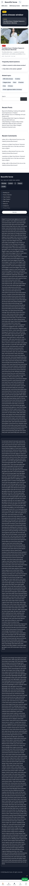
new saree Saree (21, 806)
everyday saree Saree (18, 362)
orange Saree (17, 826)
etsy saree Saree (16, 355)
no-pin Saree (8, 812)
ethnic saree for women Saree (9, 342)
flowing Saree (14, 429)
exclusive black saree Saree (9, 364)
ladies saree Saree (18, 640)
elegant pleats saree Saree (20, 256)
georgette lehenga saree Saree (16, 466)
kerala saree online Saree (18, 636)
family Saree (22, 368)
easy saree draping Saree (19, 231)
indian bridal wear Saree (21, 595)
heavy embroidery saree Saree (9, 564)
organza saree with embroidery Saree (14, 842)
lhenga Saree (19, 670)
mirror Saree (20, 752)
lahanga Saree (5, 642)
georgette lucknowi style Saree (10, 468)
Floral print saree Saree (11, 427)
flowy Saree (21, 429)
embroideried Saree (20, 308)
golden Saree (11, 521)
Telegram (20, 183)
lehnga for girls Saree (20, 668)
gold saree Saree (9, 520)
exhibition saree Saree (7, 366)
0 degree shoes (7, 82)
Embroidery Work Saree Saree (12, 323)
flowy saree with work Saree (18, 430)
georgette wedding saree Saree (10, 505)
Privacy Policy (6, 208)
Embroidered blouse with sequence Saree (15, 278)
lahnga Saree (20, 642)
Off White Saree (21, 815)
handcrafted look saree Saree (9, 541)
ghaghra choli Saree (15, 507)
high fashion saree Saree (19, 579)
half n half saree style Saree (14, 536)
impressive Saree (22, 593)
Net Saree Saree (17, 794)
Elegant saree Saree (10, 267)
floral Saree (8, 429)
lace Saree (11, 640)
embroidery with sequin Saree (9, 321)
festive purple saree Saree (11, 411)
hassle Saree (11, 556)
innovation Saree (6, 622)
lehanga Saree (20, 663)
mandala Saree (6, 713)
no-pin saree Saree (16, 812)
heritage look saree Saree (8, 577)
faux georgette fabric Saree (19, 394)
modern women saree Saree (12, 778)
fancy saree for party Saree (12, 380)
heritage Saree (19, 577)
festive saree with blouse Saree (10, 416)
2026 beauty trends (14, 6)
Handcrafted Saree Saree (8, 545)
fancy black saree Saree (8, 369)
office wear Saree (15, 817)
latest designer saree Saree (16, 645)
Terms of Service (7, 195)
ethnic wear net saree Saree (16, 351)
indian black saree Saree (8, 595)
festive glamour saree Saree (15, 407)
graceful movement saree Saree (13, 523)
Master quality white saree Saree (17, 738)
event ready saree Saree (8, 360)
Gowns (3, 45)
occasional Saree (12, 815)
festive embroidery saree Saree (16, 403)
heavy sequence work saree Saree (10, 570)
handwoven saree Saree (11, 554)
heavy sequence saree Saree (18, 568)
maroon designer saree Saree (15, 718)
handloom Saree (12, 547)
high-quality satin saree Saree (12, 588)
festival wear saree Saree (11, 402)
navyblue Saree (6, 792)
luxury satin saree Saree (14, 708)
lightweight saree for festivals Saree (17, 684)
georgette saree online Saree (18, 482)
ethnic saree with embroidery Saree (17, 344)
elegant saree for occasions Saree (16, 264)
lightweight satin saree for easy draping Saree (13, 688)
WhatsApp (4, 183)
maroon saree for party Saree (15, 725)
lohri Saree (11, 691)
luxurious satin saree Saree (9, 700)
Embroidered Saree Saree (11, 296)
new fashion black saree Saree (18, 799)
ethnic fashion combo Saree (12, 330)
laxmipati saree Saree (10, 663)
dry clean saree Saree (21, 226)
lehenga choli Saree (7, 665)
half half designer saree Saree (16, 534)
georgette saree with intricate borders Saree (13, 491)
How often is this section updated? (12, 69)
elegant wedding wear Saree (9, 273)
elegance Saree (6, 237)
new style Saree (6, 808)
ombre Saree (16, 819)
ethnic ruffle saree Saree (11, 339)
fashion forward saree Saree (9, 385)
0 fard (14, 82)
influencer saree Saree (16, 620)
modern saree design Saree (17, 767)
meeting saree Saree (18, 742)
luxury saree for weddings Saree (13, 706)
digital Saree (17, 221)
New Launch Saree (13, 801)
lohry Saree (17, 691)
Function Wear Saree (18, 457)
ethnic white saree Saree (17, 353)
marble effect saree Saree (19, 715)
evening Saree (8, 359)
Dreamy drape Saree (10, 226)
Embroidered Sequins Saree (12, 299)
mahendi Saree (6, 711)
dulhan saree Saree (7, 228)
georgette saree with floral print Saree (15, 489)
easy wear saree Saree (7, 233)
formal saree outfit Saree (15, 443)
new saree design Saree (11, 806)
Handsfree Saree (21, 547)
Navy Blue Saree (16, 788)
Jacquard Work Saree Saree (9, 633)
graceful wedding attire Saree (12, 527)
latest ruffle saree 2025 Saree (15, 659)
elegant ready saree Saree (11, 262)
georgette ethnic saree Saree (9, 464)
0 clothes (17, 79)
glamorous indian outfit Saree (12, 512)
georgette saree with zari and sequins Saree (13, 500)
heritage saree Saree (7, 579)
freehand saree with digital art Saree (14, 453)
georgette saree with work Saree (17, 498)
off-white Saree (9, 819)
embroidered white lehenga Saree (13, 303)
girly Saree (24, 509)
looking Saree (8, 693)
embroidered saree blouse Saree (10, 292)
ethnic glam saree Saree (14, 335)
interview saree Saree (16, 627)
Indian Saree (18, 607)
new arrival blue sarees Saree (12, 797)
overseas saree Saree (7, 853)
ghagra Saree (8, 509)
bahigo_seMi (5, 163)
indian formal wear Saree (16, 602)
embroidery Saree (14, 312)
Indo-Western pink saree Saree (10, 618)
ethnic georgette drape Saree (9, 334)
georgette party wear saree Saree (10, 471)
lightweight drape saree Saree (12, 677)
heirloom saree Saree (19, 575)
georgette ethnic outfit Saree (15, 462)
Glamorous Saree (18, 514)
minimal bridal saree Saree (9, 749)
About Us (5, 203)
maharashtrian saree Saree (17, 709)
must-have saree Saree (11, 785)
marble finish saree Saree (8, 717)
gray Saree (13, 529)
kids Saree (17, 638)
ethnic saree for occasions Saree (16, 341)
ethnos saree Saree (7, 355)
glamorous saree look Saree (9, 516)
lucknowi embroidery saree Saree (13, 695)
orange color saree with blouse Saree (11, 824)
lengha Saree (12, 670)
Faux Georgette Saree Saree (9, 396)
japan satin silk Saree (16, 634)
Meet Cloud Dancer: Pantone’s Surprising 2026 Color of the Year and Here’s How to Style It (13, 146)
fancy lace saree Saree (16, 373)
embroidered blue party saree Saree (11, 280)
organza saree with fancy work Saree (11, 844)
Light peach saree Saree (14, 674)
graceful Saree (14, 525)
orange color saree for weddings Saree (15, 822)
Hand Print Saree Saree (11, 539)
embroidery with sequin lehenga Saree (15, 319)
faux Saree (9, 398)
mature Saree (5, 740)
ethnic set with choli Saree (8, 346)
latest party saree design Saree (10, 657)
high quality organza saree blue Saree (11, 581)
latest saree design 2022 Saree (13, 661)
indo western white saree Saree (18, 616)
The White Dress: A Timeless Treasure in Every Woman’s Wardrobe (13, 48)
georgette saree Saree (7, 484)
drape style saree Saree (14, 224)
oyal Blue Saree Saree (18, 853)
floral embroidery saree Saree (12, 425)
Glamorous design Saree (8, 511)
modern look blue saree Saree (12, 760)
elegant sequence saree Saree (12, 269)
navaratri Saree (19, 786)
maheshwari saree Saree (16, 711)
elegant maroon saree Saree (19, 253)
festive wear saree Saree (11, 421)
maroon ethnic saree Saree (9, 720)
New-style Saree (14, 808)
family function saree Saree (12, 368)
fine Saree (20, 421)
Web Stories (6, 201)
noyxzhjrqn (5, 156)
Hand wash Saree (21, 539)
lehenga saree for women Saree (13, 666)
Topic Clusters (6, 197)
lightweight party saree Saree (12, 681)
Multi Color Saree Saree (11, 783)
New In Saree (5, 801)
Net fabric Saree (14, 792)
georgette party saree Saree (20, 469)
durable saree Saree (17, 228)
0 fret (4, 86)
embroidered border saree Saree (10, 283)
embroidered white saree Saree (10, 305)
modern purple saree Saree (16, 763)
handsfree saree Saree (7, 548)
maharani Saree (6, 709)
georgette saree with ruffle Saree (10, 493)
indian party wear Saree (11, 606)
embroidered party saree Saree (13, 287)
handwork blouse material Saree (13, 550)
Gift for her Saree (16, 509)
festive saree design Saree (8, 414)
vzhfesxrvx (4, 144)
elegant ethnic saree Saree (12, 247)
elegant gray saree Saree (20, 249)
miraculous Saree (12, 752)
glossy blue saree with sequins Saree (14, 518)
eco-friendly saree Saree (20, 233)
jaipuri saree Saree (21, 633)
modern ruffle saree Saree (8, 765)
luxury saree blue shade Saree (16, 702)
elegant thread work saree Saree (16, 271)
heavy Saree (11, 566)
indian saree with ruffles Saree (16, 609)
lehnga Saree (5, 670)
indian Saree (11, 607)
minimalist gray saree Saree (12, 751)
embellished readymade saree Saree (14, 274)
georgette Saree (15, 473)
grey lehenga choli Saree (18, 530)
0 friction (10, 86)
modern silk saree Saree (14, 774)
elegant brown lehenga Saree (12, 244)
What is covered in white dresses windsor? (14, 65)
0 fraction (21, 82)
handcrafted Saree (17, 543)
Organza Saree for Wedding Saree (10, 838)
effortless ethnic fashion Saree (9, 235)
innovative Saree (15, 622)
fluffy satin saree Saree (20, 432)
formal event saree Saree (18, 441)
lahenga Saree (13, 642)
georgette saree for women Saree (10, 480)
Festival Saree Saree (10, 400)
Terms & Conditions (8, 210)
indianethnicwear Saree (11, 615)
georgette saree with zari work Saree (11, 502)
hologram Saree (12, 590)
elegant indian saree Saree (8, 251)
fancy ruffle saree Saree (11, 377)
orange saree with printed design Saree (15, 833)
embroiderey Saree (10, 308)
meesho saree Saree (7, 742)
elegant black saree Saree (16, 237)
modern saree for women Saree (10, 769)
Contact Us (6, 206)
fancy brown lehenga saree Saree (16, 371)
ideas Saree (15, 593)
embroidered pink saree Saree (9, 289)
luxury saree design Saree (8, 704)
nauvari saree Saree (10, 786)
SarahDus (4, 151)
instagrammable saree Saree (9, 624)
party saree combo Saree (8, 860)
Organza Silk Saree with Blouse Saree (14, 849)
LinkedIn (4, 186)
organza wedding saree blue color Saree (12, 851)
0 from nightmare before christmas (12, 89)
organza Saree (22, 837)
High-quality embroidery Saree (10, 584)
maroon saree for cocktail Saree (13, 722)
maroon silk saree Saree (11, 733)
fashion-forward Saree (14, 391)
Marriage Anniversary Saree (15, 734)
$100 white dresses (8, 79)
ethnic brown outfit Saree (8, 328)
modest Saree (15, 779)
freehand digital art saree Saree (13, 448)
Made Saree (24, 708)
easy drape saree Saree (17, 230)
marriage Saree (6, 736)
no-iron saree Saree (10, 810)
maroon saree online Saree (12, 729)
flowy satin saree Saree (8, 432)
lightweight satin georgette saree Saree (12, 686)
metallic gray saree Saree (16, 743)
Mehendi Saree (6, 743)
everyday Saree (9, 362)
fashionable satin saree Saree (9, 389)
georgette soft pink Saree (18, 503)
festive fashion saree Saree (9, 405)
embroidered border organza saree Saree (12, 282)
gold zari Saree (18, 520)
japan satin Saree (6, 634)
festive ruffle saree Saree (19, 412)
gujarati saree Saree (10, 532)
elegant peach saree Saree (8, 255)
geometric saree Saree (7, 461)
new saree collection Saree (15, 803)
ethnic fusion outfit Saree (18, 332)
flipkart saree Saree (10, 423)
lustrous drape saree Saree (18, 697)
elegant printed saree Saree (9, 258)
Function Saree (9, 457)
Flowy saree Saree (6, 430)
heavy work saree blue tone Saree (18, 573)
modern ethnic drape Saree (9, 758)
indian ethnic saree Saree (14, 598)
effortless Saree (22, 235)
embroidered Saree (16, 291)
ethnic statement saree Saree (12, 348)
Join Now (24, 879)
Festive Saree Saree (20, 414)
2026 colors (4, 6)
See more (15, 212)
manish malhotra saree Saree (17, 713)
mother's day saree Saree (14, 781)
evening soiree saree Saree (19, 359)
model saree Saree (16, 754)
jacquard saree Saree (17, 631)
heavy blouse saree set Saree (12, 557)
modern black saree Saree (20, 756)
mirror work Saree (6, 754)
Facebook (10, 183)
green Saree (8, 530)
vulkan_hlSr (5, 139)
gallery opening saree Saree (18, 459)
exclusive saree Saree (21, 364)
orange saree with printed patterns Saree (12, 835)
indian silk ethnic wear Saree (17, 611)
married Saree (5, 738)
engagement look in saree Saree (10, 325)
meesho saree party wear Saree (17, 740)
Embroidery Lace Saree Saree (9, 310)
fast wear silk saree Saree (11, 393)
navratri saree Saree (7, 788)
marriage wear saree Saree (17, 736)
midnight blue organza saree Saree (14, 747)
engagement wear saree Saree (16, 326)
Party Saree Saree (9, 862)
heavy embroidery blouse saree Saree (14, 563)
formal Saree (5, 443)
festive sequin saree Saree (15, 418)
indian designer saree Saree (9, 597)
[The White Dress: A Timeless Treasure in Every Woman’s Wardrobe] (14, 36)
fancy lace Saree (6, 373)
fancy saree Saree (12, 382)
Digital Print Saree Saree (8, 219)
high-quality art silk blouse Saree (16, 582)
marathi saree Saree (7, 715)
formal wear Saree (15, 444)
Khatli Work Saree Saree (8, 638)
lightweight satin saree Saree (9, 690)
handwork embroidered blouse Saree (11, 552)
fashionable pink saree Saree (16, 387)
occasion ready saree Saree (12, 813)
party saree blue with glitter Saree (16, 858)
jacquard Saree (16, 629)
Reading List (6, 192)
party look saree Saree (14, 856)
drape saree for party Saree (15, 222)
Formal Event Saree (7, 441)
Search (4, 96)
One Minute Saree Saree (11, 820)
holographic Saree (15, 591)
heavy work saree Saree (8, 575)
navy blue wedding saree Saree (16, 790)
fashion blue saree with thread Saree (14, 384)
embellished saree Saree (8, 276)
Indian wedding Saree (7, 613)
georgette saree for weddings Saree (14, 478)
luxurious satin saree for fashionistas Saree (13, 699)
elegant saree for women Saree (10, 265)
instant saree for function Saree (13, 625)
